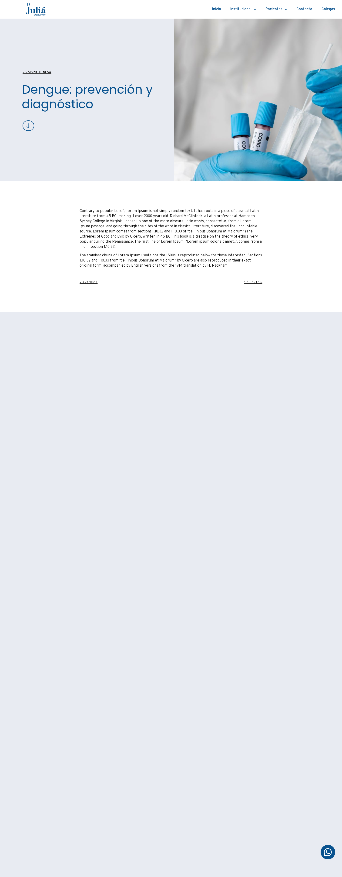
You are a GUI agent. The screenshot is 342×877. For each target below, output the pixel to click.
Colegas (328, 9)
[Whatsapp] (328, 852)
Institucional (240, 9)
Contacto (304, 9)
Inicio (216, 9)
